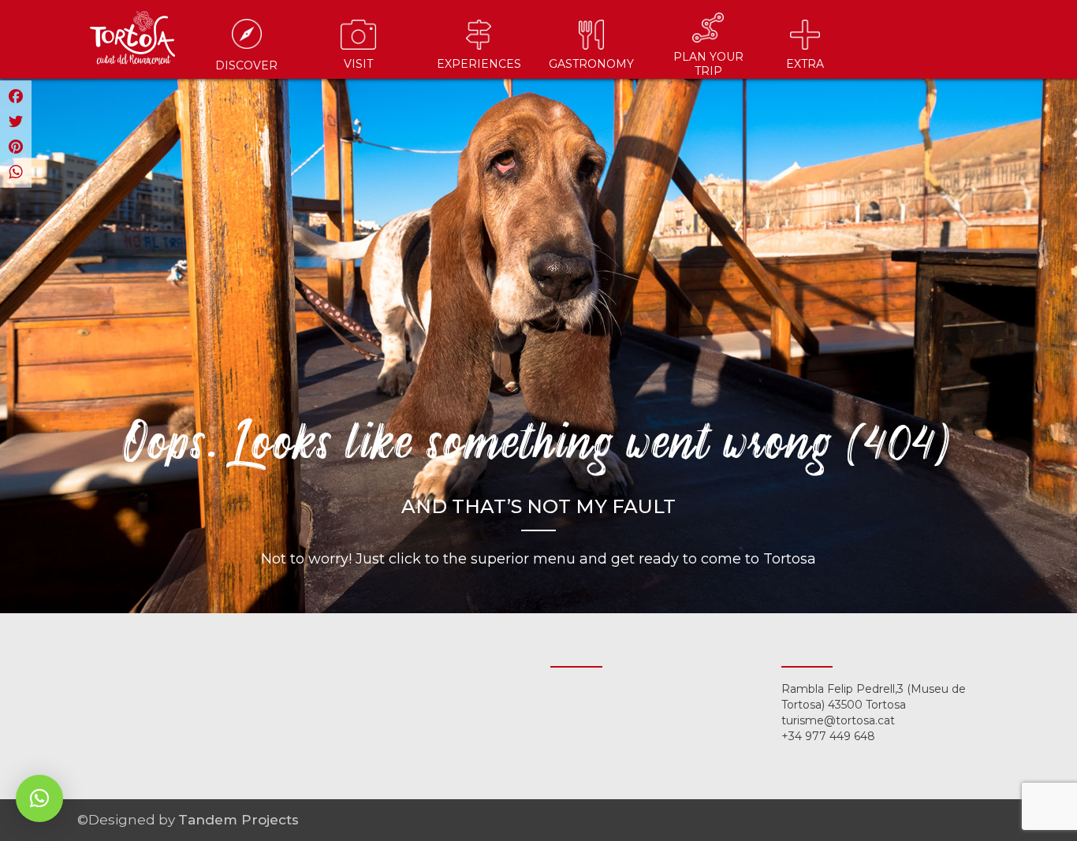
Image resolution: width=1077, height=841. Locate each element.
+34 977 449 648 (828, 736)
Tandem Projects (238, 820)
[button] (39, 798)
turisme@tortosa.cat (838, 720)
